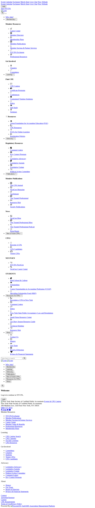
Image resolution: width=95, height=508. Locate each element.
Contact (4, 495)
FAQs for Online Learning (20, 132)
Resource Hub (15, 203)
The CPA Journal (16, 185)
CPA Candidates (16, 249)
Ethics (12, 103)
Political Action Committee (20, 172)
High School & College (18, 280)
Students (9, 455)
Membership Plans (17, 39)
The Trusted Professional (19, 198)
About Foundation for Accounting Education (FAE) (29, 123)
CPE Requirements (8, 502)
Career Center (15, 31)
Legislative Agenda (17, 163)
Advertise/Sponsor (7, 498)
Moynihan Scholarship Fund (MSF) (23, 293)
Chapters (13, 68)
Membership (10, 19)
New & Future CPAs (13, 233)
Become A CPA (16, 245)
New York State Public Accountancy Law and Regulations (31, 313)
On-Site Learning (12, 441)
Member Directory (17, 35)
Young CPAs (15, 253)
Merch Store (25, 2)
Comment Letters (16, 150)
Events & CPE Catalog (52, 401)
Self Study (14, 108)
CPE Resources (16, 128)
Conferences (14, 95)
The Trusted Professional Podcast (22, 227)
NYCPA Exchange (17, 52)
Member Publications (18, 44)
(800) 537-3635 (6, 408)
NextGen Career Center (19, 269)
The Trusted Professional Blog (21, 223)
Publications (10, 174)
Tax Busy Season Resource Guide (22, 322)
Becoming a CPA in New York (21, 300)
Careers (3, 500)
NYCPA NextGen (17, 265)
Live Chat (33, 2)
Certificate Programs (17, 90)
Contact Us (14, 337)
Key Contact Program (18, 154)
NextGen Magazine (17, 190)
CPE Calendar (11, 438)
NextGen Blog (15, 218)
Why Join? (9, 17)
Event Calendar (6, 2)
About (8, 332)
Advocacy (10, 138)
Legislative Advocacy (18, 159)
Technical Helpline (17, 326)
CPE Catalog (15, 86)
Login (3, 6)
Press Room (14, 231)
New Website (43, 2)
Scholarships (14, 285)
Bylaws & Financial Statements (21, 354)
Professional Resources (18, 57)
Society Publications (17, 207)
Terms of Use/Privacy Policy (11, 504)
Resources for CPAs (13, 296)
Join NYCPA (6, 9)
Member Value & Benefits (15, 424)
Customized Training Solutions (21, 99)
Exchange (16, 2)
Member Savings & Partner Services (23, 48)
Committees (14, 72)
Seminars (13, 112)
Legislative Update (17, 167)
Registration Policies (17, 136)
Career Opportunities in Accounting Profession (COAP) (30, 289)
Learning (9, 74)
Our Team (14, 346)
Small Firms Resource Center (21, 317)
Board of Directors (17, 350)
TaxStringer (14, 194)
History (13, 341)
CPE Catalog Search (13, 436)
